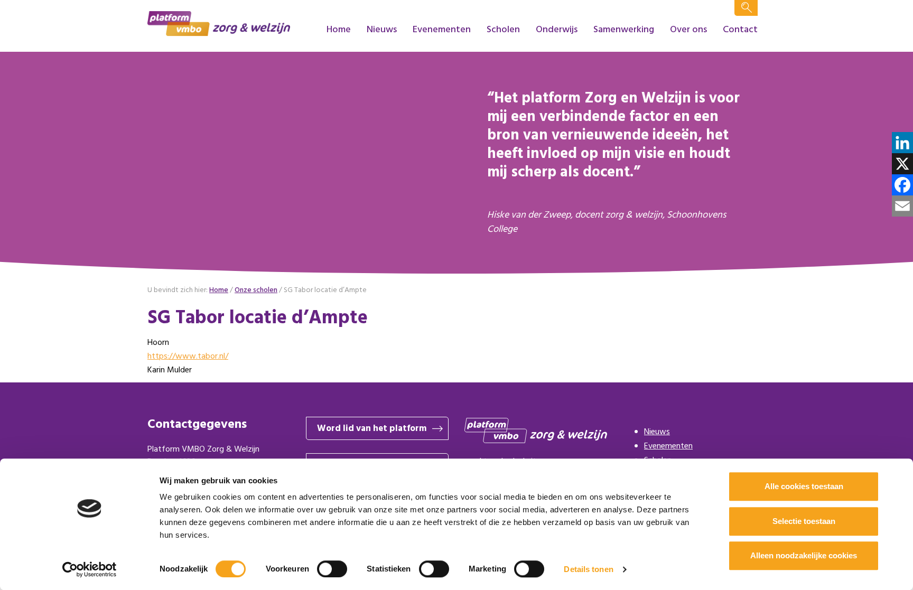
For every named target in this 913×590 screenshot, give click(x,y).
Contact (740, 30)
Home (339, 30)
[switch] (332, 568)
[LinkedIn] (902, 142)
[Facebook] (902, 184)
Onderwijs (556, 30)
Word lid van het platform (372, 429)
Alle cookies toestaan (804, 486)
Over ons (688, 30)
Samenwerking (623, 30)
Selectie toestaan (803, 521)
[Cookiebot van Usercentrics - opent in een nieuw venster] (89, 569)
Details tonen (588, 569)
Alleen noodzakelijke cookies (803, 555)
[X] (902, 163)
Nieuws (382, 30)
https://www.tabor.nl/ (187, 356)
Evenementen (442, 30)
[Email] (902, 206)
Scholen (503, 30)
